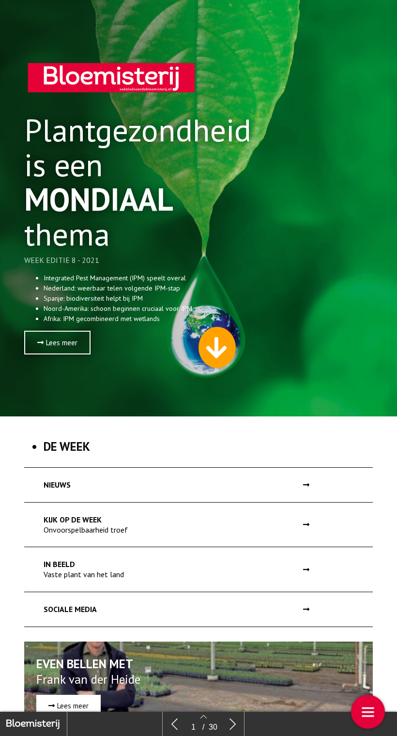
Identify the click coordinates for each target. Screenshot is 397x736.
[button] (57, 342)
